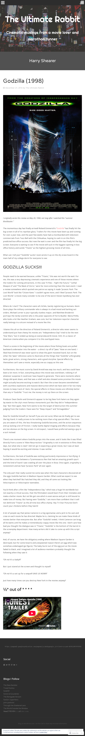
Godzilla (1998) (23, 81)
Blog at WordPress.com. (26, 724)
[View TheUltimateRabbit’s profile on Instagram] (9, 665)
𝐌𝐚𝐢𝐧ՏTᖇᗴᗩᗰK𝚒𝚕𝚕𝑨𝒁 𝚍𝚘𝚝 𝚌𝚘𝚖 (16, 711)
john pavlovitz (8, 702)
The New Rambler (10, 685)
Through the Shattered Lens (14, 705)
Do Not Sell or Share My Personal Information (51, 724)
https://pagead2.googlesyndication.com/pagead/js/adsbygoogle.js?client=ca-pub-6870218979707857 (43, 646)
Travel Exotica (8, 688)
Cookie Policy (43, 732)
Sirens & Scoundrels (11, 694)
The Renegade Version (12, 697)
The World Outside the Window (15, 708)
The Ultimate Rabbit (35, 88)
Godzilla (60, 228)
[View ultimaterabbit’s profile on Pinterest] (12, 665)
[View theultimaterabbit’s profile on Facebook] (4, 665)
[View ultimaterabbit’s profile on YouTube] (14, 665)
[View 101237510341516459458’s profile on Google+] (17, 665)
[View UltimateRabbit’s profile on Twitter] (7, 665)
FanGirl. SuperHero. (11, 700)
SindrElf (6, 691)
